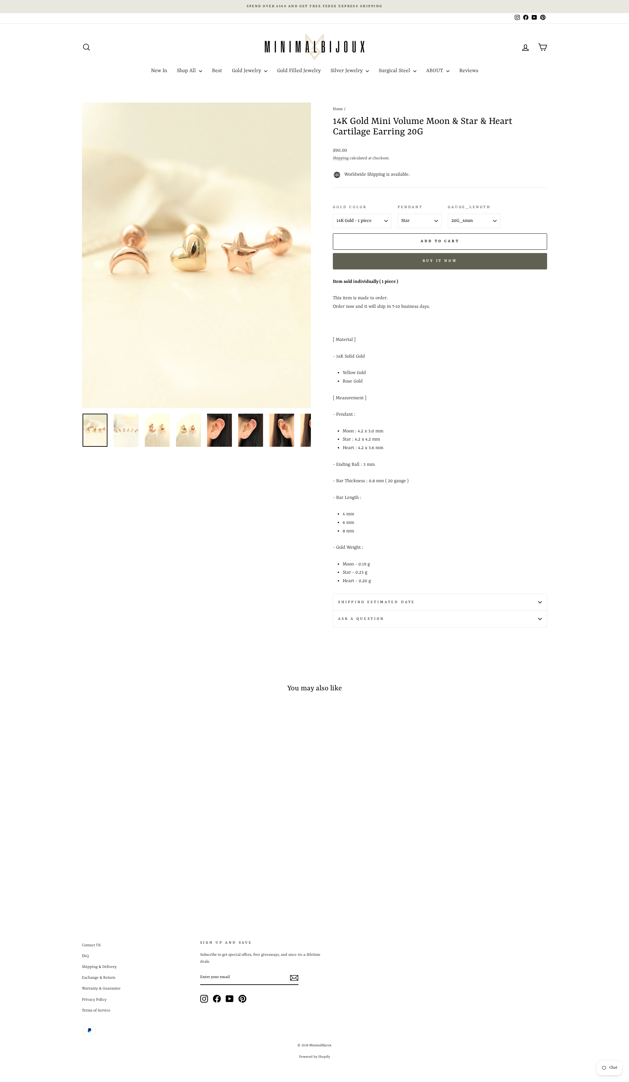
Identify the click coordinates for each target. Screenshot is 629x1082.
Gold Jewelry (247, 71)
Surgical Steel (395, 71)
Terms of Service (96, 1010)
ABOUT (435, 71)
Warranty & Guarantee (101, 988)
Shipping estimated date (376, 602)
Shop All (187, 71)
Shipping (341, 158)
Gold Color (350, 207)
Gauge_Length (469, 207)
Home (338, 109)
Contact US (91, 945)
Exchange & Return (98, 977)
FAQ (85, 956)
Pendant (410, 207)
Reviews (468, 71)
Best (217, 71)
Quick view (137, 849)
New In (159, 71)
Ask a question (361, 619)
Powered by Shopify (314, 1057)
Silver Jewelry (347, 71)
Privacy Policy (94, 999)
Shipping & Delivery (99, 967)
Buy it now (440, 261)
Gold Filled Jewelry (299, 71)
